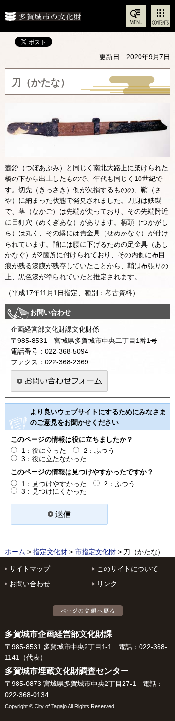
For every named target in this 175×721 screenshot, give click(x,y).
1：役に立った (43, 450)
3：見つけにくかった (54, 491)
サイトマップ (29, 569)
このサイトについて (127, 569)
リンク (107, 584)
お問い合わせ (29, 584)
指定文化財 (50, 552)
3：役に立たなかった (54, 459)
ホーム (15, 552)
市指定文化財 (95, 552)
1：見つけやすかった (54, 483)
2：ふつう (99, 450)
